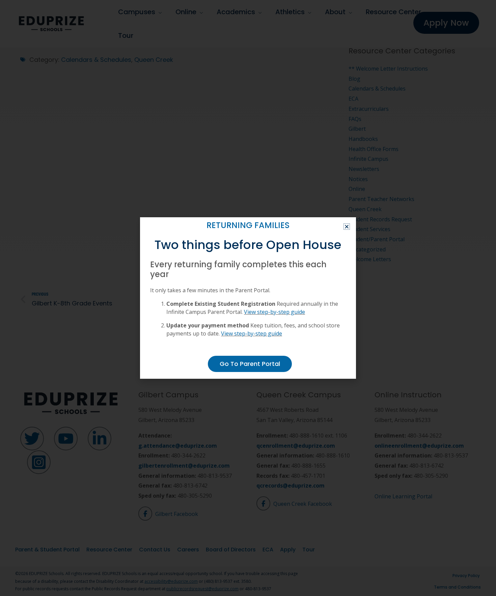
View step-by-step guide (274, 312)
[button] (346, 226)
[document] (248, 298)
